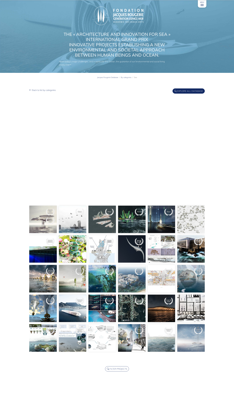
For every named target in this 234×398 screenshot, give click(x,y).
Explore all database (189, 91)
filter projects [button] (118, 368)
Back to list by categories (43, 90)
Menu (202, 2)
